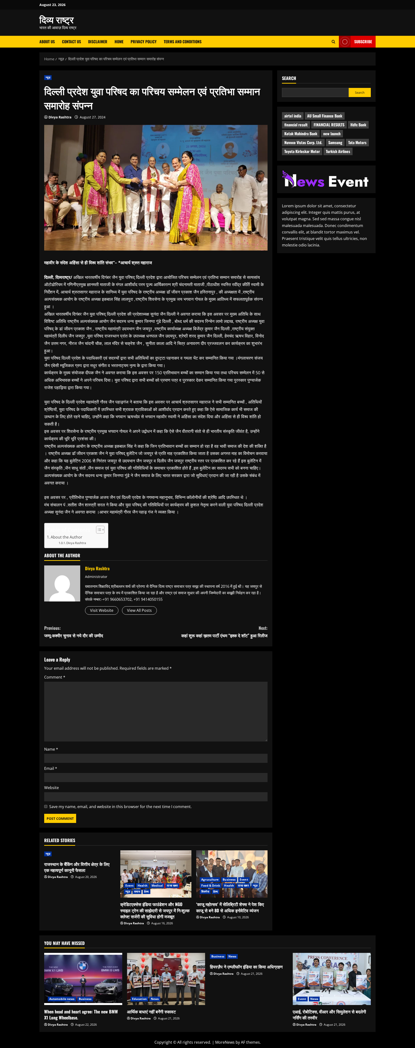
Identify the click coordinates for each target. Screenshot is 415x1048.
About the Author (66, 537)
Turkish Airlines (338, 151)
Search (289, 78)
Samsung (335, 142)
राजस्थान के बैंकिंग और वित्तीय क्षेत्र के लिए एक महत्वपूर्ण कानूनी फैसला (77, 867)
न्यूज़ (48, 77)
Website (51, 787)
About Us (47, 41)
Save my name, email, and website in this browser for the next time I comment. (120, 806)
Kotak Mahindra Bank (300, 133)
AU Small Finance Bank (324, 116)
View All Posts (139, 610)
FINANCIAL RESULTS (329, 125)
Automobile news (62, 999)
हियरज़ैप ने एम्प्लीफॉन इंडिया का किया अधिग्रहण (246, 966)
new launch (332, 133)
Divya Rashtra (60, 117)
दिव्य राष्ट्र (56, 19)
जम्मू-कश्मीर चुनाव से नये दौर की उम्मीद (73, 631)
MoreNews (225, 1042)
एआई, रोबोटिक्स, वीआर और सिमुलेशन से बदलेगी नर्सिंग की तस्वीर (329, 1014)
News (155, 999)
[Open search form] (333, 41)
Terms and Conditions (182, 41)
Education (139, 999)
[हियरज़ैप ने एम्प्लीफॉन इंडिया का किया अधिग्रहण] (249, 956)
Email (50, 768)
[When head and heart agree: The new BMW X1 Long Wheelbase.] (83, 979)
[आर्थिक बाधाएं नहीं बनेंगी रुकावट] (166, 979)
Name (51, 749)
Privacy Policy (144, 41)
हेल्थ (146, 891)
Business (229, 879)
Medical (157, 885)
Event (129, 885)
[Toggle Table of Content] (97, 530)
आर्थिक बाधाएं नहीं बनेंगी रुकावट (151, 1011)
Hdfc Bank (358, 125)
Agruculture (210, 879)
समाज (137, 891)
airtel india (292, 116)
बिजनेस (205, 891)
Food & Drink (210, 885)
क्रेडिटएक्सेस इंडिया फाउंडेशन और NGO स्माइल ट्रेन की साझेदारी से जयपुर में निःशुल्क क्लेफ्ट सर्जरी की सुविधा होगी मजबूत (154, 910)
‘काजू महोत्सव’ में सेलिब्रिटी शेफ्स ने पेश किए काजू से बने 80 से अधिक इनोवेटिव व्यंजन (230, 907)
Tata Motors (357, 142)
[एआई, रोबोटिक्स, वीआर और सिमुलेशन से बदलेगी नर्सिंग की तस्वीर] (332, 979)
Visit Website (101, 610)
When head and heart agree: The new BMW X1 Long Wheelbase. (81, 1014)
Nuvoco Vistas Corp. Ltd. (303, 142)
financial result (296, 125)
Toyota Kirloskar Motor (302, 151)
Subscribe (363, 41)
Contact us (71, 41)
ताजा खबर (172, 885)
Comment (54, 677)
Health (142, 885)
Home (119, 41)
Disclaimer (97, 41)
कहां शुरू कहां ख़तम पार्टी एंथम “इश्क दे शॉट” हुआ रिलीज (224, 631)
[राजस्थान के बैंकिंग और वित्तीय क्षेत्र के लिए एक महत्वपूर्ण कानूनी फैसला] (80, 854)
